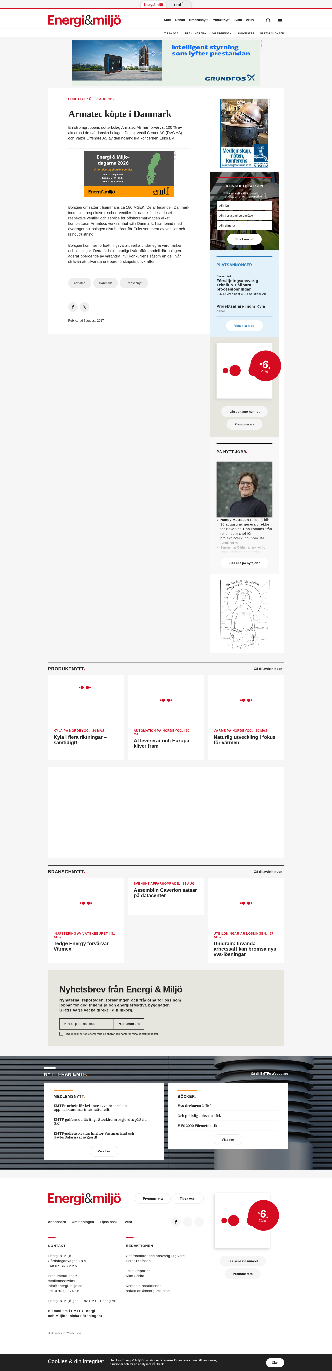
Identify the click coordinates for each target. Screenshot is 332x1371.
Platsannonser (272, 33)
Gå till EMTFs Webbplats (269, 1073)
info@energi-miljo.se (65, 1286)
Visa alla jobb (244, 325)
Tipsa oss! (171, 33)
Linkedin (187, 1222)
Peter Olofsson (138, 1261)
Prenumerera (195, 33)
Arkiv (250, 20)
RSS (199, 1222)
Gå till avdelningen (268, 668)
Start (167, 20)
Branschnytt (198, 20)
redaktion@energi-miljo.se (148, 1291)
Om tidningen (222, 33)
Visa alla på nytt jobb (244, 563)
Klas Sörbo (135, 1276)
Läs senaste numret (244, 411)
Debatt (180, 20)
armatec (79, 283)
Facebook (176, 1222)
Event (237, 20)
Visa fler (104, 1151)
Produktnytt (221, 20)
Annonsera (246, 33)
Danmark (105, 283)
